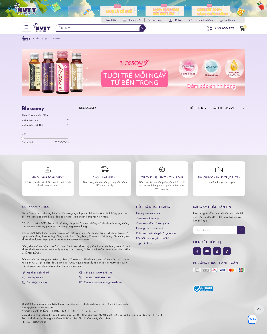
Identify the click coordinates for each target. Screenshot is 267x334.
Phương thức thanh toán (150, 228)
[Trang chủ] (26, 39)
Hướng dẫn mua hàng (148, 213)
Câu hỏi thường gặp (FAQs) (152, 238)
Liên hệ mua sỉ (35, 277)
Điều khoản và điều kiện (66, 304)
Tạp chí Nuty (144, 243)
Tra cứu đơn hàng (203, 20)
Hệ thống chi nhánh (38, 272)
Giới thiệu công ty (37, 282)
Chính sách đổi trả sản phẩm (152, 223)
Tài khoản (229, 20)
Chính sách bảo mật (147, 218)
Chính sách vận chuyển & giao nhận (156, 233)
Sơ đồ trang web (118, 304)
